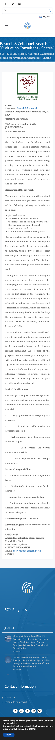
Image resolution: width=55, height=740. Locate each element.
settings (33, 729)
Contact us (10, 698)
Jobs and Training (17, 53)
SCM (2, 53)
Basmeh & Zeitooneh (26, 108)
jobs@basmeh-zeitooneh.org (27, 551)
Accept (8, 735)
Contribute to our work (16, 702)
